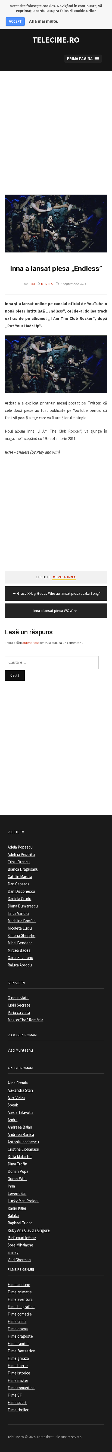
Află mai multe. (43, 21)
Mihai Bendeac (20, 942)
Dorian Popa (18, 1171)
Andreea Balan (20, 1127)
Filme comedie (20, 1314)
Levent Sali (17, 1193)
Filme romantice (21, 1387)
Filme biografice (21, 1306)
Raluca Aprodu (20, 965)
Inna (11, 1186)
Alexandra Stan (20, 1090)
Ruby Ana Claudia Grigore (29, 1230)
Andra (12, 1119)
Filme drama (18, 1328)
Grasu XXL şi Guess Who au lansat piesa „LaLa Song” (59, 593)
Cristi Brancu (19, 861)
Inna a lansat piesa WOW (53, 610)
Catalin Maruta (20, 876)
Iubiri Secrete (19, 1005)
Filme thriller (18, 1409)
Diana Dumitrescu (23, 906)
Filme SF (15, 1395)
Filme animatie (20, 1292)
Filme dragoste (20, 1336)
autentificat (30, 643)
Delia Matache (20, 1156)
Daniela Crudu (19, 898)
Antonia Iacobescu (23, 1141)
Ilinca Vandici (18, 913)
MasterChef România (25, 1019)
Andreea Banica (21, 1134)
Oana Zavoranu (20, 957)
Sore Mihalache (20, 1245)
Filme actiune (19, 1284)
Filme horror (18, 1365)
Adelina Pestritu (21, 854)
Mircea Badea (19, 950)
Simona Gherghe (21, 935)
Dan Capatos (18, 883)
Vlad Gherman (19, 1259)
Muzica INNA (64, 577)
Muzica (47, 284)
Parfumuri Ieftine (22, 1237)
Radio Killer (17, 1208)
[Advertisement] (56, 127)
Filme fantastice (21, 1350)
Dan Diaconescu (21, 891)
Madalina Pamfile (22, 920)
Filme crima (17, 1321)
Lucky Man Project (23, 1200)
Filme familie (18, 1343)
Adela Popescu (20, 847)
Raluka (13, 1215)
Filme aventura (20, 1299)
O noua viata (18, 997)
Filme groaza (18, 1358)
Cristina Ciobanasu (23, 1149)
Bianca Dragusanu (23, 869)
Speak (13, 1105)
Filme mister (18, 1380)
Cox (32, 284)
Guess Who (17, 1178)
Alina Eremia (18, 1082)
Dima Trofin (17, 1164)
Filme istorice (19, 1373)
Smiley (13, 1252)
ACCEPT (15, 21)
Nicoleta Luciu (20, 928)
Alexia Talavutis (20, 1112)
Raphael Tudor (20, 1222)
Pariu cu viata (19, 1012)
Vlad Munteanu (20, 1050)
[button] (83, 59)
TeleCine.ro (55, 39)
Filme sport (17, 1402)
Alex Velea (16, 1097)
